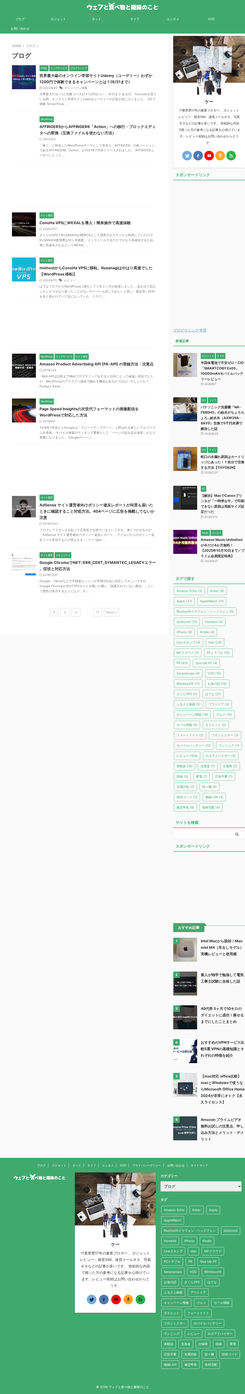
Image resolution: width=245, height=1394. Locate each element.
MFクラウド (188, 653)
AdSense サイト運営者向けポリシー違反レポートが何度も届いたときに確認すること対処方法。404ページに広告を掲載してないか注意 (97, 511)
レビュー (69, 280)
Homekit (214, 622)
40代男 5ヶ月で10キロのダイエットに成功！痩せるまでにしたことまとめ (222, 1015)
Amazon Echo (189, 591)
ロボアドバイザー (221, 756)
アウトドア (218, 704)
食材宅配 (211, 807)
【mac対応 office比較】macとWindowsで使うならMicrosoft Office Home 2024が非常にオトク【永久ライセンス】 (223, 1089)
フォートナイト (190, 735)
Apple (184, 601)
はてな (213, 694)
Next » (111, 612)
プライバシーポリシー (146, 1165)
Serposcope (188, 673)
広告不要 (224, 776)
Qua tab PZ (206, 663)
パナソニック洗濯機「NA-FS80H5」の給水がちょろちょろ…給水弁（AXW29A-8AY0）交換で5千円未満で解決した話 (222, 418)
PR (182, 663)
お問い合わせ (20, 28)
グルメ (224, 714)
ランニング (229, 745)
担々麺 (209, 787)
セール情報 (187, 725)
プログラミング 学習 (189, 330)
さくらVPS (187, 694)
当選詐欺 (185, 787)
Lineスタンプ (188, 642)
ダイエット (215, 725)
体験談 (185, 766)
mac (215, 642)
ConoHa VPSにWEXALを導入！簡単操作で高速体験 (85, 222)
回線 (182, 776)
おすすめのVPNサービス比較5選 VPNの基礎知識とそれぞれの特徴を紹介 (222, 1049)
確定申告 (185, 807)
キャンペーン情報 (75, 88)
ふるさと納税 (188, 704)
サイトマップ (199, 1165)
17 (98, 612)
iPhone (184, 632)
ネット (96, 19)
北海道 (207, 766)
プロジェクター (225, 735)
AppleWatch (212, 601)
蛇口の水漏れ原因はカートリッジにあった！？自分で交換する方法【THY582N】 (222, 462)
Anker (217, 591)
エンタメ (173, 19)
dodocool (187, 622)
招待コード (187, 797)
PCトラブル (218, 653)
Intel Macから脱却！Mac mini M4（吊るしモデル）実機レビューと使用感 (222, 947)
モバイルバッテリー (194, 745)
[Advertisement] (84, 186)
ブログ (20, 19)
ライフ (134, 19)
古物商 (230, 766)
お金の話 (217, 683)
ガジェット (58, 19)
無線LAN (214, 797)
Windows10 (188, 683)
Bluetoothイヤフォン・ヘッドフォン (205, 611)
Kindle (207, 632)
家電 (201, 776)
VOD (211, 19)
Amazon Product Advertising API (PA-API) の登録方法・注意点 (96, 364)
